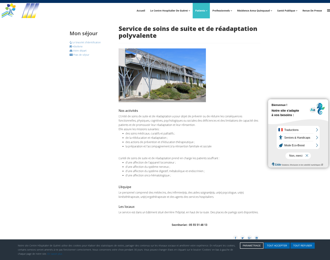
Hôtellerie (77, 46)
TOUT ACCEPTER (277, 245)
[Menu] (328, 10)
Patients (200, 10)
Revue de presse (312, 10)
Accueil (141, 10)
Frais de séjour (81, 54)
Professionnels (221, 10)
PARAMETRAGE (252, 245)
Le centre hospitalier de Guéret (169, 10)
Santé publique (286, 10)
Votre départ (79, 50)
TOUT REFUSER (302, 245)
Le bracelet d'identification (86, 42)
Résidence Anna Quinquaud (253, 10)
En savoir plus (54, 253)
